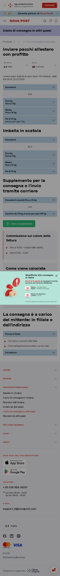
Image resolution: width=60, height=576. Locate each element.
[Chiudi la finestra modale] (56, 275)
